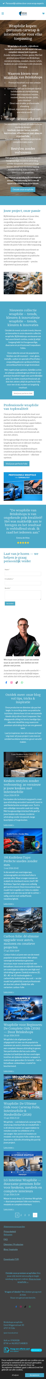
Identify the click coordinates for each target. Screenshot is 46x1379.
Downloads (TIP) (11, 1259)
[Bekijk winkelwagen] (43, 13)
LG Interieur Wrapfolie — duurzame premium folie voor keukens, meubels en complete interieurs (23, 1185)
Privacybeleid (10, 1231)
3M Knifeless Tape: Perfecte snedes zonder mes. (21, 861)
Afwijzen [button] (15, 1375)
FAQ (6, 1239)
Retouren (8, 1234)
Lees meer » (9, 825)
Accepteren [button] (34, 1375)
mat (32, 133)
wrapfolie (11, 77)
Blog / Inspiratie (11, 1249)
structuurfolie (22, 136)
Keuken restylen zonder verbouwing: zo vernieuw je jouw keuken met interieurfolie (22, 786)
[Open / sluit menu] (2, 13)
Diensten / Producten (13, 1244)
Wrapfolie (12, 46)
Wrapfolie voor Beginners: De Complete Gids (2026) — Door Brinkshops (23, 1028)
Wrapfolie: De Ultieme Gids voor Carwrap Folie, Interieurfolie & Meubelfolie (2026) (22, 1109)
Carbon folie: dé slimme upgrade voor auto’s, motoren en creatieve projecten (21, 941)
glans (37, 133)
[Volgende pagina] (35, 1215)
